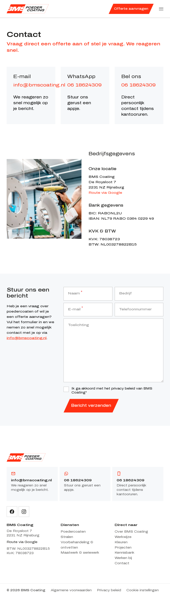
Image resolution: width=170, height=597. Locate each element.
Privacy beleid (109, 590)
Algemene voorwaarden (71, 590)
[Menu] (161, 9)
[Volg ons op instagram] (24, 511)
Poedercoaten (73, 531)
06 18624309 (84, 85)
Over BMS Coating (131, 531)
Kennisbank (124, 552)
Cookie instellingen (142, 590)
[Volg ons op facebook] (12, 511)
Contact (122, 563)
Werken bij (123, 558)
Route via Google (105, 192)
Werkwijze (123, 537)
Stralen (67, 537)
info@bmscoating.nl (39, 85)
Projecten (123, 547)
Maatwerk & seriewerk (80, 552)
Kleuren (121, 542)
